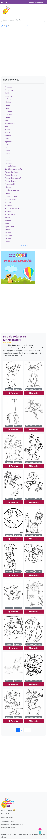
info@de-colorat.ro (36, 2)
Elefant (7, 117)
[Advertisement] (23, 52)
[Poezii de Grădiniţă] (18, 267)
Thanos (7, 229)
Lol (6, 147)
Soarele (8, 220)
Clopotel (8, 105)
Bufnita (7, 99)
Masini (7, 154)
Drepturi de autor (8, 827)
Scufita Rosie (10, 214)
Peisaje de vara (10, 181)
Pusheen (8, 205)
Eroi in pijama (10, 123)
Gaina (7, 138)
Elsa (6, 120)
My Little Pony (10, 166)
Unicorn (8, 238)
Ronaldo (8, 211)
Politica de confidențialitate (12, 824)
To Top (40, 831)
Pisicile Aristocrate (12, 190)
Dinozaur (8, 114)
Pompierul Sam (11, 196)
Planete (8, 193)
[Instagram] (6, 2)
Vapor (7, 242)
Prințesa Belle (10, 199)
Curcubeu (8, 111)
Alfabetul (8, 87)
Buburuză (8, 96)
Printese (8, 202)
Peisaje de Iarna (11, 175)
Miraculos (8, 163)
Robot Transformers (12, 208)
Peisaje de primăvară (13, 178)
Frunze (7, 132)
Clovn (7, 108)
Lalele (7, 144)
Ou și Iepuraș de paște (13, 169)
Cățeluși (8, 102)
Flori (6, 126)
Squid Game (9, 226)
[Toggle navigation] (41, 10)
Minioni (8, 160)
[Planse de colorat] (2, 26)
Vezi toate (24, 245)
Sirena (7, 217)
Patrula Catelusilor (12, 172)
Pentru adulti (10, 184)
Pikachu (8, 187)
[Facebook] (2, 2)
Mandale (8, 151)
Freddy (7, 129)
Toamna (8, 232)
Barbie (7, 93)
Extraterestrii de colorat (19, 26)
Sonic (7, 223)
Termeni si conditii (8, 821)
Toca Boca (8, 235)
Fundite (8, 135)
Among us (9, 90)
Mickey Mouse (10, 157)
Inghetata (8, 141)
